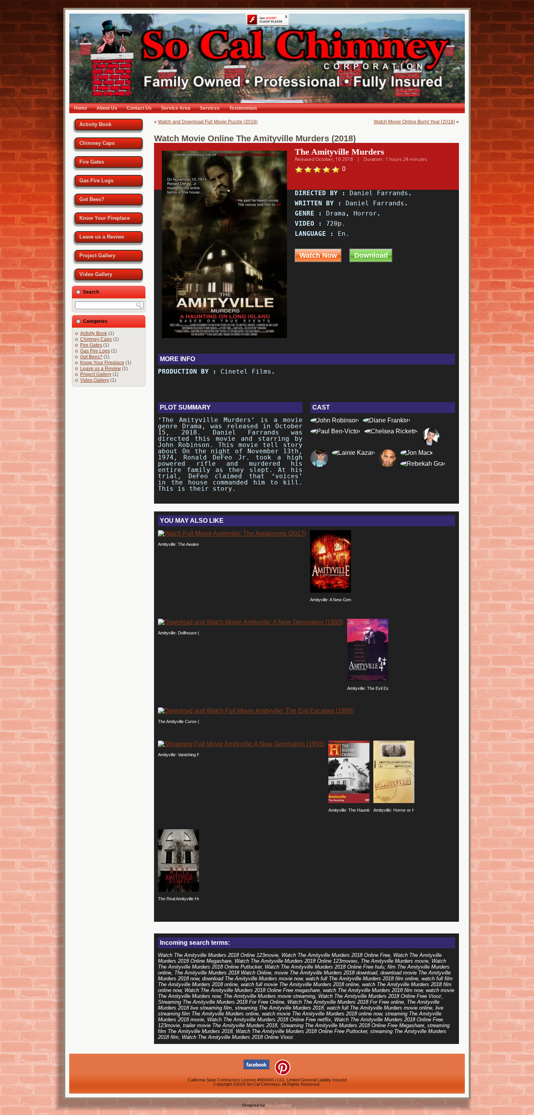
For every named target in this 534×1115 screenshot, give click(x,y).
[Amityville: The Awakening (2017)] (232, 533)
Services (210, 108)
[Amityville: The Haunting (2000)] (348, 801)
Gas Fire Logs (96, 180)
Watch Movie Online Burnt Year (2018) (414, 122)
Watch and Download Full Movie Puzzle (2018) (208, 122)
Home (80, 108)
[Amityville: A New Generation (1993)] (330, 590)
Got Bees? (91, 199)
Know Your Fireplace (104, 218)
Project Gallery (97, 255)
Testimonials (243, 108)
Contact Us (139, 108)
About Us (107, 108)
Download (371, 255)
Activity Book (95, 124)
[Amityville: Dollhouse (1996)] (250, 622)
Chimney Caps (97, 143)
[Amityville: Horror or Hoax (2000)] (393, 801)
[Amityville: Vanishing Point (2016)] (241, 744)
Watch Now (318, 255)
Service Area (175, 108)
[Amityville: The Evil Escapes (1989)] (367, 679)
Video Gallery (95, 274)
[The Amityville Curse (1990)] (256, 710)
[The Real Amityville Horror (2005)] (178, 889)
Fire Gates (91, 162)
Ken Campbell (278, 1105)
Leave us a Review (101, 237)
